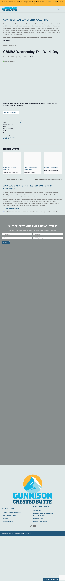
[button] (58, 9)
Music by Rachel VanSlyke (15, 179)
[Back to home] (9, 9)
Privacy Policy (7, 521)
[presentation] (12, 159)
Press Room (38, 518)
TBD (19, 122)
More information (41, 506)
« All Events (6, 40)
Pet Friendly (6, 139)
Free (13, 137)
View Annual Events (12, 208)
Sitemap (5, 518)
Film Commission (40, 521)
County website (51, 2)
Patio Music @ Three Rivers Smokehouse (47, 179)
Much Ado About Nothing (51, 167)
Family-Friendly (7, 137)
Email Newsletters (9, 515)
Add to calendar (11, 112)
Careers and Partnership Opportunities (43, 514)
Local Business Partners (11, 512)
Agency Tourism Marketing (23, 533)
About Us (37, 510)
